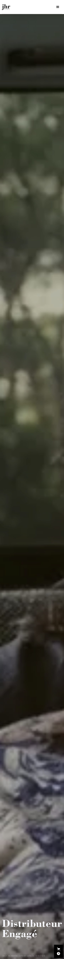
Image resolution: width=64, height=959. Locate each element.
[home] (6, 7)
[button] (58, 951)
